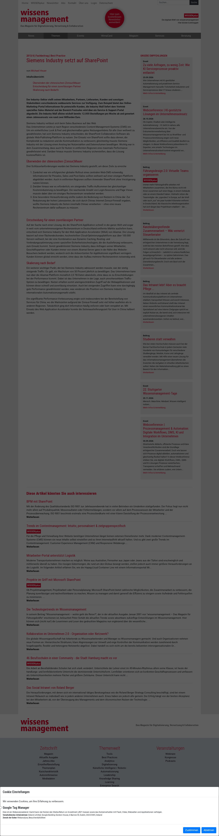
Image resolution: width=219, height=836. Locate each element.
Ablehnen (209, 830)
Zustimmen (191, 830)
